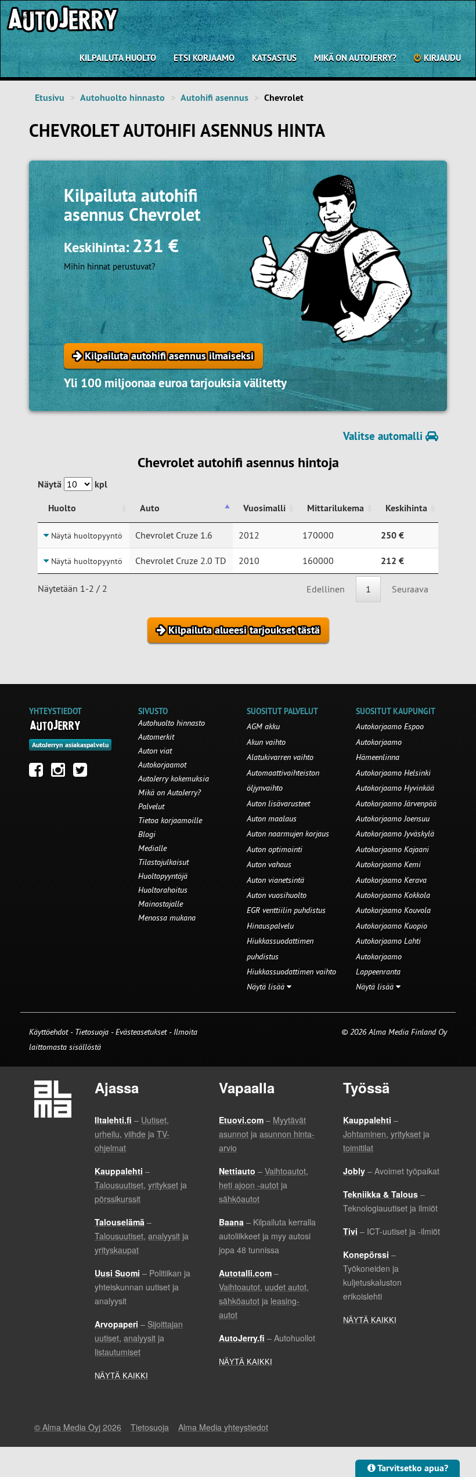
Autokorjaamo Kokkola (393, 895)
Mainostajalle (160, 903)
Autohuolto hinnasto (122, 98)
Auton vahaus (269, 864)
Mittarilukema (335, 508)
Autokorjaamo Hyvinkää (395, 788)
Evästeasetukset (141, 1032)
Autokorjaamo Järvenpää (396, 803)
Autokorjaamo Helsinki (393, 772)
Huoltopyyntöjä (162, 876)
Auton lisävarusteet (278, 803)
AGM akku (263, 726)
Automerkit (156, 737)
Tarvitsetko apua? (412, 1468)
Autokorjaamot (162, 764)
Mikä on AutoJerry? (355, 57)
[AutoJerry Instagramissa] (61, 772)
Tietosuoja (92, 1032)
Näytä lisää (267, 986)
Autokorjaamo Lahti (388, 941)
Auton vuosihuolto (276, 895)
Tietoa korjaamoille (170, 820)
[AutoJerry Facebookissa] (39, 772)
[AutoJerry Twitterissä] (83, 772)
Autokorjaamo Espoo (390, 726)
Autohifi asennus (214, 98)
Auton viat (155, 750)
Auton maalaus (272, 818)
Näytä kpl (72, 484)
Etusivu (49, 98)
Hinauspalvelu (270, 926)
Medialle (152, 848)
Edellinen (325, 589)
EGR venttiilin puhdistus (286, 910)
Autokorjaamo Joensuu (393, 818)
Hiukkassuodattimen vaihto (291, 971)
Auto (150, 508)
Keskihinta (406, 508)
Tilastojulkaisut (163, 862)
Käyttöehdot (49, 1032)
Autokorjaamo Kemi (388, 864)
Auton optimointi (274, 849)
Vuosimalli (264, 508)
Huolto (62, 508)
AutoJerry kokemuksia (173, 778)
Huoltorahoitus (162, 890)
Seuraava (410, 589)
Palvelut (151, 806)
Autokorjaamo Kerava (391, 880)
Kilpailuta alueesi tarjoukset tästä (242, 629)
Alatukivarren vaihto (280, 757)
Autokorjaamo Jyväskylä (395, 833)
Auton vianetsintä (275, 880)
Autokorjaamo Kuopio (391, 926)
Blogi (147, 834)
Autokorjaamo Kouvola (393, 910)
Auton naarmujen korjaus (288, 833)
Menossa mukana (167, 917)
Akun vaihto (266, 742)
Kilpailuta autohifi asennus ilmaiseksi (168, 355)
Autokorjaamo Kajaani (392, 849)
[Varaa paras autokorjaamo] (55, 725)
